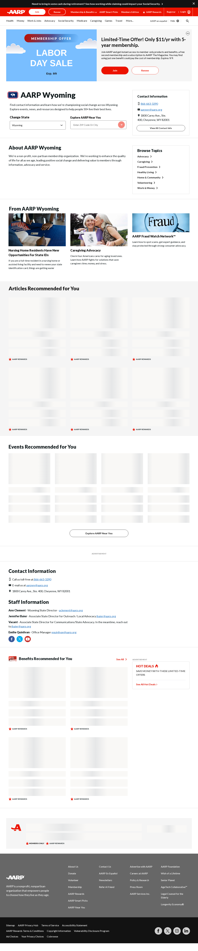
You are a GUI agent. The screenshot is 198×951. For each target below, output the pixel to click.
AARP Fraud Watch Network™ (154, 236)
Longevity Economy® (172, 904)
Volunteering (144, 182)
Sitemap (10, 925)
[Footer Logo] (28, 877)
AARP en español (158, 21)
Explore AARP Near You (85, 117)
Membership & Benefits (83, 12)
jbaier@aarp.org (106, 616)
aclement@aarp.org (71, 610)
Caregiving (143, 161)
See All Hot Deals (146, 684)
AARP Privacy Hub (28, 925)
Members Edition (130, 12)
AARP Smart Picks (108, 12)
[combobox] (98, 124)
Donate (72, 873)
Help (172, 20)
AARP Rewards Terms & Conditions (25, 930)
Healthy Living (145, 172)
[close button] (187, 33)
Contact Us (105, 866)
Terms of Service (50, 925)
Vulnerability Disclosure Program (91, 930)
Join (115, 70)
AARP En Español (108, 873)
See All (120, 659)
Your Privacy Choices (32, 936)
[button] (187, 21)
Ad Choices (12, 936)
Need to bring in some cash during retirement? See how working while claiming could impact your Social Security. (96, 3)
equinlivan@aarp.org (64, 632)
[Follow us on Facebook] (12, 639)
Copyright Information (59, 930)
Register (171, 12)
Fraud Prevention (147, 166)
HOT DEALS (145, 666)
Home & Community (149, 177)
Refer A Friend (106, 886)
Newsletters (105, 880)
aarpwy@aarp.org (151, 109)
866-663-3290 (149, 103)
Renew (145, 70)
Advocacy (143, 156)
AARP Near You (76, 907)
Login (183, 11)
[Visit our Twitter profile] (20, 639)
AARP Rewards (153, 12)
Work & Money (146, 187)
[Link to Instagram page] (177, 931)
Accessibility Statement (74, 925)
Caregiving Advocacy (85, 250)
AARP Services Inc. (140, 893)
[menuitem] (10, 22)
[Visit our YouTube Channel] (28, 639)
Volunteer (73, 880)
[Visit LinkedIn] (186, 931)
